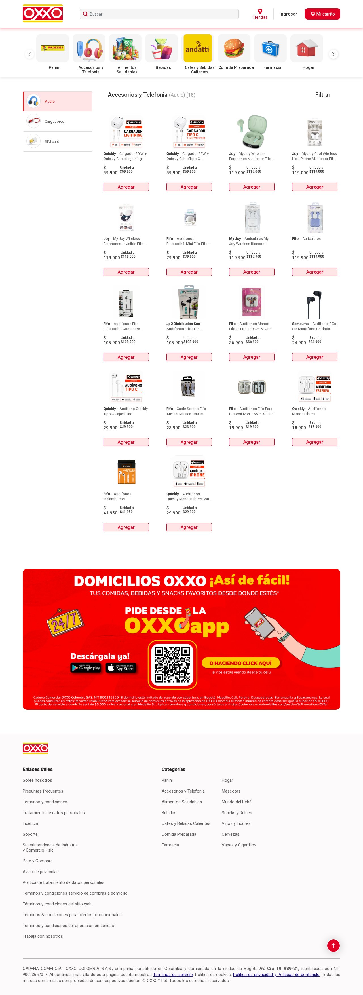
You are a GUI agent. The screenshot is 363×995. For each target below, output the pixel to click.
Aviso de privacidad (41, 871)
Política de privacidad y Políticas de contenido (276, 974)
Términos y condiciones (45, 801)
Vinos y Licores (236, 823)
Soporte (30, 834)
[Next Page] (333, 54)
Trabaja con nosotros (43, 936)
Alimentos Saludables (182, 801)
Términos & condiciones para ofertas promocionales (72, 914)
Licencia (30, 823)
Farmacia (170, 845)
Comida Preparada (179, 834)
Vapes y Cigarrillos (239, 845)
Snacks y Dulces (237, 812)
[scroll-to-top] (333, 945)
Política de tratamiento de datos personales (63, 882)
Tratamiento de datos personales (54, 812)
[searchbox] (159, 14)
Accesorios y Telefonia (183, 791)
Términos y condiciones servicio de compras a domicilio (75, 893)
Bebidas (169, 812)
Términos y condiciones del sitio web (57, 904)
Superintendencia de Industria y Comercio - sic (50, 847)
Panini (167, 780)
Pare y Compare (38, 860)
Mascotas (231, 791)
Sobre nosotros (37, 780)
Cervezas (230, 834)
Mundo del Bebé (237, 801)
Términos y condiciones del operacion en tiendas (68, 925)
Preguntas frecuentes (43, 791)
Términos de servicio (173, 974)
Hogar (227, 780)
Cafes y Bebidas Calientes (186, 823)
